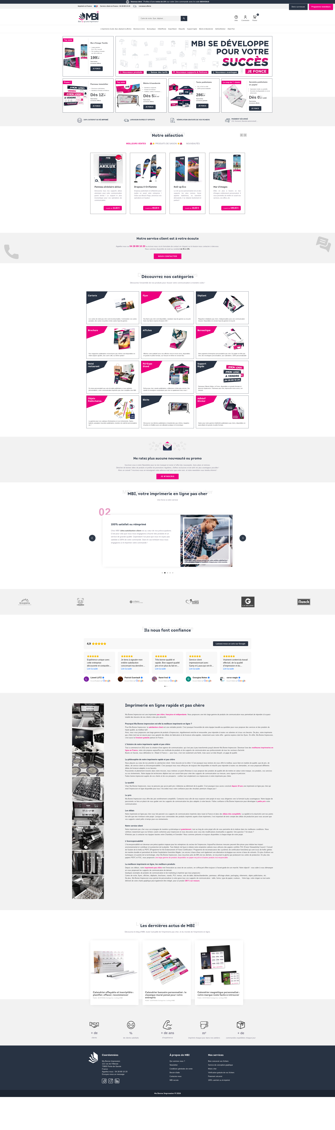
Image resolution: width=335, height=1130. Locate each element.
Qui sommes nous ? (177, 1061)
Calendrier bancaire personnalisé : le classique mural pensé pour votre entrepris (165, 995)
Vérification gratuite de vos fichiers (221, 1073)
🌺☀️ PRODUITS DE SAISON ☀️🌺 (166, 143)
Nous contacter (167, 256)
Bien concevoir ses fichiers (218, 1061)
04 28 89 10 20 (124, 6)
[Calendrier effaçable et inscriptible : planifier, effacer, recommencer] (114, 964)
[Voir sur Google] (86, 679)
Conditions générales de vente (181, 1069)
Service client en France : (109, 6)
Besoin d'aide (175, 1073)
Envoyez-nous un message (113, 1074)
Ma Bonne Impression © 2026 (167, 1093)
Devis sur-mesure (298, 7)
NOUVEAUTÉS (193, 143)
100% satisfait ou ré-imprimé (219, 1080)
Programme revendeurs (321, 7)
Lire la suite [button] (92, 669)
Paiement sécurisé (215, 1076)
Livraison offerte (145, 6)
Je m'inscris (167, 476)
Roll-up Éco (140, 187)
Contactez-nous (176, 1076)
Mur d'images (181, 187)
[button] (121, 71)
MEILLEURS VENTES (136, 143)
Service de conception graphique (220, 1065)
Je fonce (96, 69)
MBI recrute (174, 1080)
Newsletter (174, 1065)
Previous (241, 135)
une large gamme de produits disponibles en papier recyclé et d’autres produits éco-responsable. (191, 858)
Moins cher (212, 1069)
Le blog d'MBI (118, 998)
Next (245, 135)
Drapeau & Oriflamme (105, 187)
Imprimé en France (85, 6)
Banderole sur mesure (224, 187)
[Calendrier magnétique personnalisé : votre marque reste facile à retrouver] (219, 964)
